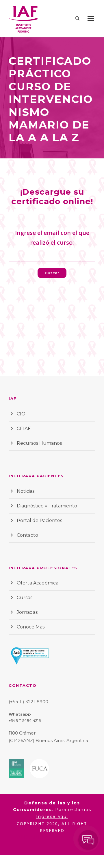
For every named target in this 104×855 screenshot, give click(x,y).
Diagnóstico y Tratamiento (47, 506)
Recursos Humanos (39, 443)
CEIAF (24, 428)
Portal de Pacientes (39, 520)
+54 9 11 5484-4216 (25, 720)
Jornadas (27, 612)
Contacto (27, 535)
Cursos (24, 597)
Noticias (25, 491)
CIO (21, 414)
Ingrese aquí (52, 816)
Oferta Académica (37, 583)
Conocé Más (30, 627)
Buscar (52, 273)
